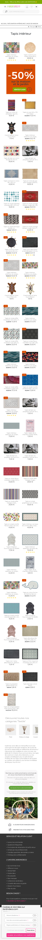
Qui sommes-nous (14, 866)
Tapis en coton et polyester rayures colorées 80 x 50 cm (11, 113)
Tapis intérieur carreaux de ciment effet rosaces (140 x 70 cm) (30, 525)
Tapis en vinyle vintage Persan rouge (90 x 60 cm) (30, 205)
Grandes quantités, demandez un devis (21, 852)
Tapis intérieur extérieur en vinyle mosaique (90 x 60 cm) (11, 56)
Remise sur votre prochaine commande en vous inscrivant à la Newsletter (21, 774)
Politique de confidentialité (17, 855)
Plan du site (12, 888)
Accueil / (4, 23)
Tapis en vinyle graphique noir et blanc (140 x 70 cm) (30, 502)
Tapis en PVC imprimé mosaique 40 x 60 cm (30, 662)
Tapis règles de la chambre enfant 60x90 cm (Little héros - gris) (30, 571)
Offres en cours (13, 868)
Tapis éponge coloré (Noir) (30, 684)
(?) (19, 915)
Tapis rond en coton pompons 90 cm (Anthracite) (11, 251)
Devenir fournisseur (14, 886)
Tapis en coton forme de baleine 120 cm (30, 593)
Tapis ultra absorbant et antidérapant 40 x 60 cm (30, 251)
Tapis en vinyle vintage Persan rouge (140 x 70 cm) (30, 228)
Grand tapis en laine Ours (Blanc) (30, 296)
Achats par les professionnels (17, 850)
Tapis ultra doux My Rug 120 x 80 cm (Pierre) (30, 639)
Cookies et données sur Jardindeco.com (14, 908)
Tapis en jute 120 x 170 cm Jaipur (30, 113)
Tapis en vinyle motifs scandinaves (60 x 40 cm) (11, 617)
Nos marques (12, 878)
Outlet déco (12, 873)
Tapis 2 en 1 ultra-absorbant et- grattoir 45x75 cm (11, 662)
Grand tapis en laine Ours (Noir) (11, 136)
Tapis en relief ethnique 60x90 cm (11, 227)
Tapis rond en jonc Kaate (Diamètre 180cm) (30, 56)
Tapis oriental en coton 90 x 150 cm (11, 181)
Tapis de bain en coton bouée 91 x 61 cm (11, 159)
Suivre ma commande (15, 842)
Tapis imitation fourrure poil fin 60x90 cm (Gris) (30, 617)
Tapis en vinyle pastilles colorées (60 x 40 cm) (11, 204)
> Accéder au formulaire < (16, 901)
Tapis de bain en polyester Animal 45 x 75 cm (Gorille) (30, 457)
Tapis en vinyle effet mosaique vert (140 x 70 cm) (12, 319)
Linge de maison (32, 23)
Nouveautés (12, 876)
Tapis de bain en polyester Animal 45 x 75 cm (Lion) (30, 159)
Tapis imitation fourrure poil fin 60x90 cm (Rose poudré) (11, 639)
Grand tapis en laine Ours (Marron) (11, 296)
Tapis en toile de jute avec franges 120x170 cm (30, 182)
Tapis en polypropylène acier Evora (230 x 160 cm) (11, 708)
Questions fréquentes (15, 845)
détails (5, 911)
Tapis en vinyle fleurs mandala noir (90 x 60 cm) (30, 342)
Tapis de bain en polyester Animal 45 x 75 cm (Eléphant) (30, 411)
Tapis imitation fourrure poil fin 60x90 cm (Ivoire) (11, 548)
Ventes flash (12, 871)
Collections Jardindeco (15, 881)
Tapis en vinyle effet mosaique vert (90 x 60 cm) (11, 342)
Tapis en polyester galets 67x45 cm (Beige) (11, 685)
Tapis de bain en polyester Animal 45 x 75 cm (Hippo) (11, 457)
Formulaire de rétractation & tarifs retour (22, 847)
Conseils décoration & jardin (17, 883)
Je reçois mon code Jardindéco (21, 788)
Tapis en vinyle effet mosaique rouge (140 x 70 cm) (11, 388)
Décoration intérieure (16, 23)
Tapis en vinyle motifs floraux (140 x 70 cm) (11, 525)
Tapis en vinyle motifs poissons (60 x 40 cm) (30, 387)
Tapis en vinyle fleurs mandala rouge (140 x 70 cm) (11, 480)
